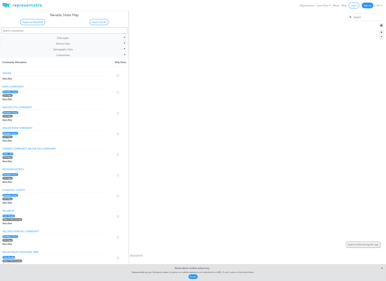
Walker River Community (17, 127)
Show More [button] (7, 78)
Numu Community (13, 86)
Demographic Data (63, 49)
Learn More (323, 5)
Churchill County (13, 190)
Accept (193, 276)
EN (378, 5)
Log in (354, 5)
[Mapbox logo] (136, 255)
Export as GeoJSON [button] (32, 22)
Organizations (307, 5)
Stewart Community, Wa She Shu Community (29, 148)
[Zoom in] (381, 32)
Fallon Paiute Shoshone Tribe (20, 252)
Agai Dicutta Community (17, 107)
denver (6, 73)
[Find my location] (381, 25)
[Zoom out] (381, 36)
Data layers (63, 37)
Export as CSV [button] (99, 22)
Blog (344, 5)
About (336, 5)
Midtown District (13, 169)
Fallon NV (8, 210)
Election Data (63, 43)
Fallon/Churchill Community (20, 231)
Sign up (367, 5)
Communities (63, 55)
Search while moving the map (363, 244)
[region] (257, 134)
